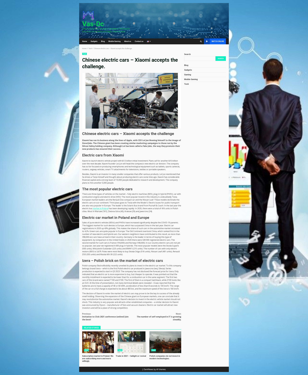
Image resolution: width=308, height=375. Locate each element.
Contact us (139, 41)
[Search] (201, 41)
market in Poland (100, 208)
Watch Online (218, 41)
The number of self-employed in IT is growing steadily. (159, 316)
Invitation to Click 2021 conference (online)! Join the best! (105, 316)
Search (187, 54)
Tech (84, 54)
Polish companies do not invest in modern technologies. (165, 342)
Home (84, 41)
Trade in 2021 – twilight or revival (132, 342)
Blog (103, 41)
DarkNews (148, 369)
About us (127, 41)
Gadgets (94, 41)
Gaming (187, 75)
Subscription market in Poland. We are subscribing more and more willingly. (98, 342)
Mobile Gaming (114, 41)
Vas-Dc (93, 24)
